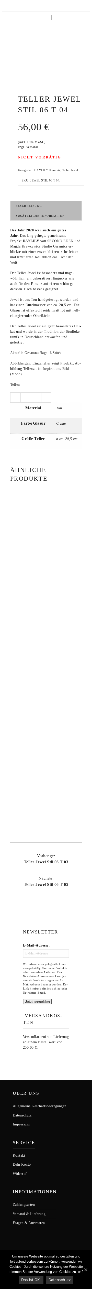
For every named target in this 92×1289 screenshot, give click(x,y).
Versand (32, 147)
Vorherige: (46, 859)
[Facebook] (55, 5)
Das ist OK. (31, 1279)
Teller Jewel (70, 170)
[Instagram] (47, 5)
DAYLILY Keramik (47, 170)
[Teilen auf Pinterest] (46, 397)
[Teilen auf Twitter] (15, 397)
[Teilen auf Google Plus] (36, 397)
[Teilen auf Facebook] (25, 397)
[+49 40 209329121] (39, 5)
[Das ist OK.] (85, 1269)
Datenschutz (60, 1279)
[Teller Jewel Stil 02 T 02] (46, 529)
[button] (57, 18)
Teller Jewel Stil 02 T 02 (46, 573)
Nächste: (46, 881)
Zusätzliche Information (40, 215)
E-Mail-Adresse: (36, 945)
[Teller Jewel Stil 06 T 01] (46, 642)
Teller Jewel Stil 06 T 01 (46, 685)
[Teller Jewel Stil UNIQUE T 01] (46, 754)
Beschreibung (29, 205)
